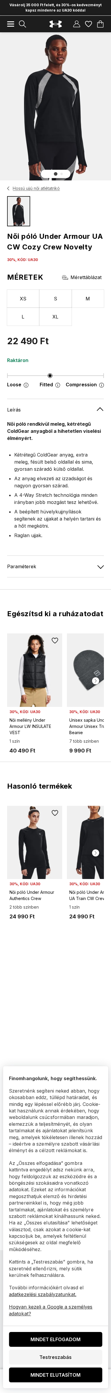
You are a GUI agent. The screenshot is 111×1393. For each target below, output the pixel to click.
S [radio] (55, 299)
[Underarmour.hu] (55, 24)
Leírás (14, 410)
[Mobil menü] (10, 24)
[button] (55, 174)
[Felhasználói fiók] (76, 24)
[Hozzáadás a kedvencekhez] (55, 640)
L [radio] (23, 317)
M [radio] (88, 299)
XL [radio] (55, 317)
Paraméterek (21, 566)
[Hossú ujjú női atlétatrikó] (8, 188)
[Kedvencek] (88, 24)
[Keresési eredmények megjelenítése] (22, 24)
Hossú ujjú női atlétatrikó (36, 188)
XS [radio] (23, 299)
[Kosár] (100, 24)
